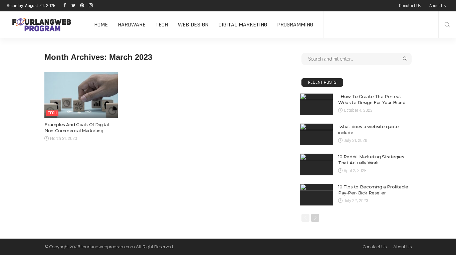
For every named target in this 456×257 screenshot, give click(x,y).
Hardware (132, 24)
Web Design (193, 24)
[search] (447, 24)
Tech (162, 24)
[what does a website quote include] (316, 134)
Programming (295, 24)
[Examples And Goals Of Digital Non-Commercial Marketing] (81, 95)
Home (101, 24)
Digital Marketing (242, 24)
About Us (437, 6)
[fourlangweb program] (42, 24)
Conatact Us (410, 6)
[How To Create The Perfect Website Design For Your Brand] (316, 104)
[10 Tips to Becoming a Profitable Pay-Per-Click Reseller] (316, 194)
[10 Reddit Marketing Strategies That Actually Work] (316, 164)
